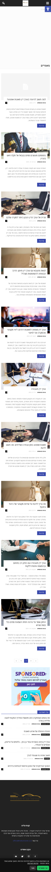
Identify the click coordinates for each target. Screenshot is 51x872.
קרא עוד (41, 126)
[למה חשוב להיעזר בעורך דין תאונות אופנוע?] (25, 86)
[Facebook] (35, 856)
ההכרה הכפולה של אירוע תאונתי (37, 731)
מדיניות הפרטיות (32, 863)
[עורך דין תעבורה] (25, 376)
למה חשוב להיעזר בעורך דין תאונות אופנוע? (26, 99)
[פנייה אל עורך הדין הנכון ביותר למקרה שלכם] (25, 204)
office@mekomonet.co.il (22, 841)
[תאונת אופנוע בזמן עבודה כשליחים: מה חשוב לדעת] (25, 435)
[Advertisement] (25, 37)
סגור (32, 868)
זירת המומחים (45, 724)
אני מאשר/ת (43, 868)
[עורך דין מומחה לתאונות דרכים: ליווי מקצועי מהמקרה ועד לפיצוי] (25, 320)
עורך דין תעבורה (38, 389)
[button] (48, 9)
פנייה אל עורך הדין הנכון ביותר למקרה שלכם (26, 217)
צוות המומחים (41, 103)
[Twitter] (22, 856)
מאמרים (47, 758)
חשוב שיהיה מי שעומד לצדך (38, 755)
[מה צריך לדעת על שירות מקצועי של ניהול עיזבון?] (25, 494)
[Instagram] (28, 856)
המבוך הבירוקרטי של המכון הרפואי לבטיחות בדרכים (29, 766)
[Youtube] (16, 856)
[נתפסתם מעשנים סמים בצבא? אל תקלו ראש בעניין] (25, 145)
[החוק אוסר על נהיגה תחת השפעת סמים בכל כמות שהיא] (25, 612)
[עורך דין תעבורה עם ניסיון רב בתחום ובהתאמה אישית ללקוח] (25, 553)
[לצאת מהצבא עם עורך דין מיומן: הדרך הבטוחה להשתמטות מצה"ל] (25, 261)
